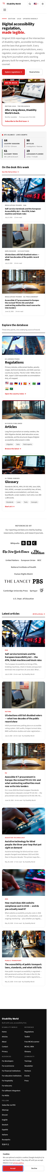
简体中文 (5, 1146)
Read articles (34, 72)
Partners (27, 1073)
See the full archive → (10, 171)
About (4, 1043)
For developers (7, 1063)
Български (6, 1141)
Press (26, 1082)
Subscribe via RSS (8, 1107)
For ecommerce (8, 1068)
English (4, 1122)
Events (26, 1078)
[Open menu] (4, 10)
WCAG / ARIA (28, 1048)
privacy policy (24, 1163)
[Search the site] (29, 3)
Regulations (28, 1034)
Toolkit (26, 1038)
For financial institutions (11, 1073)
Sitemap (5, 1112)
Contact (5, 1048)
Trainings (27, 1063)
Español (5, 1131)
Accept (12, 1168)
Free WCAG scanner (31, 1043)
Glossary (27, 1053)
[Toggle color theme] (40, 3)
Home (4, 1034)
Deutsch (5, 1127)
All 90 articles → (37, 616)
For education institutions (11, 1078)
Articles (5, 1038)
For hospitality (7, 1082)
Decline (33, 1168)
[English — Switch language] (34, 4)
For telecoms (7, 1087)
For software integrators (11, 1092)
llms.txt (5, 1117)
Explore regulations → (13, 72)
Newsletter (28, 1068)
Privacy (5, 1053)
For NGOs (5, 1097)
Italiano (5, 1136)
